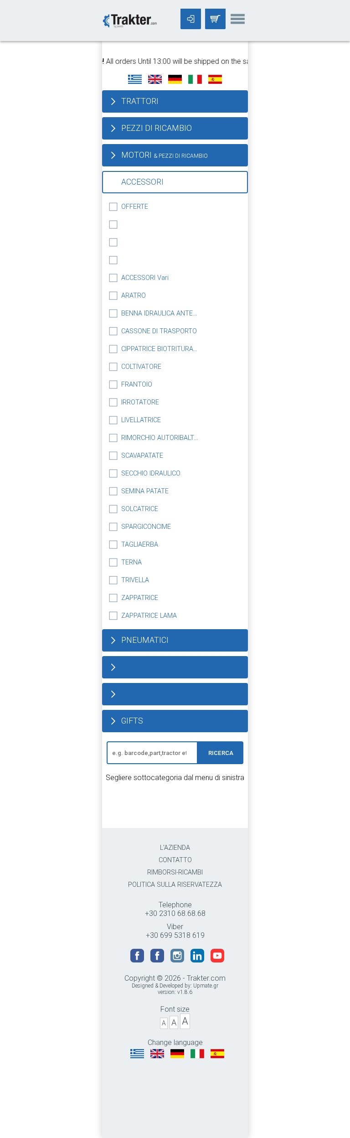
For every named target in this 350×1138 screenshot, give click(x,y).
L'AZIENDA (175, 848)
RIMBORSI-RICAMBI (175, 872)
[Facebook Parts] (158, 960)
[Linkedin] (198, 960)
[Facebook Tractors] (138, 960)
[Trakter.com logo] (129, 20)
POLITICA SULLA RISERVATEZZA (175, 885)
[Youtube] (217, 960)
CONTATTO (175, 860)
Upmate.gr (205, 986)
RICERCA (220, 753)
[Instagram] (178, 960)
